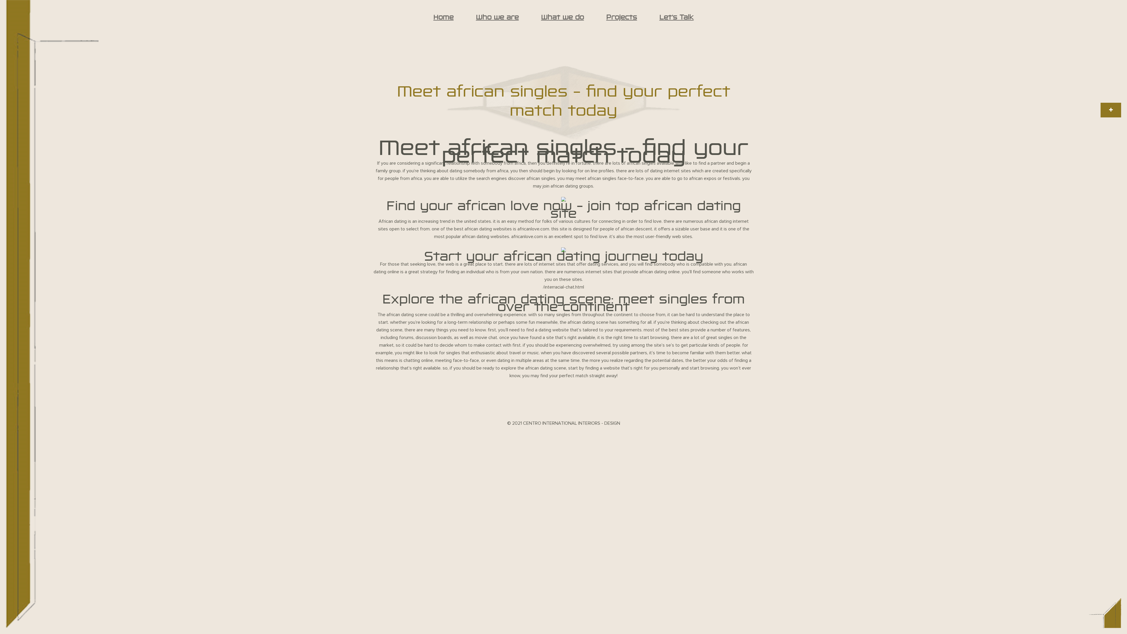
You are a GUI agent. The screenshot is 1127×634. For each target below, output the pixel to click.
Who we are (497, 17)
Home (443, 17)
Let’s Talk (676, 17)
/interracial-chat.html (563, 287)
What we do (562, 17)
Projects (621, 17)
